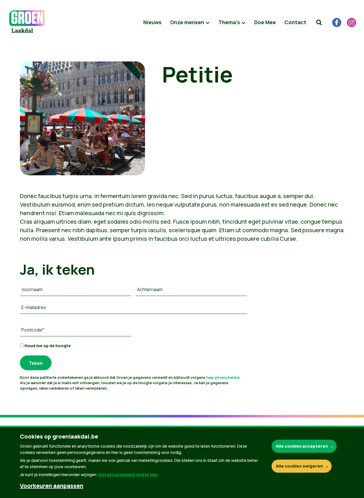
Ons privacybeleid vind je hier (128, 474)
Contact (295, 22)
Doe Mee (265, 22)
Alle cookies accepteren (302, 446)
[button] (319, 22)
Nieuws (152, 22)
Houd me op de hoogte (47, 345)
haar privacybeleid (222, 377)
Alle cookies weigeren (299, 466)
